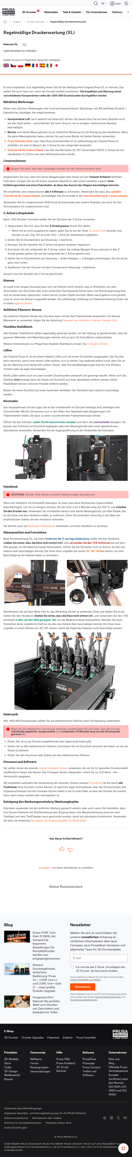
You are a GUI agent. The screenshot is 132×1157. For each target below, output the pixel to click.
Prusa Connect (91, 1067)
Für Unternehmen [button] (96, 12)
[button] (6, 65)
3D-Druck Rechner (62, 1069)
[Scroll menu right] (128, 12)
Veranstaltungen (40, 1071)
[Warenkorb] (126, 3)
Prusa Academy (65, 1063)
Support (17, 21)
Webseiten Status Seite (58, 1122)
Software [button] (117, 12)
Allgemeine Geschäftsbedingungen (23, 1108)
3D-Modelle (11, 1059)
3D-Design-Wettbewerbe (12, 1073)
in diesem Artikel (97, 343)
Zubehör (68, 1037)
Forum (34, 1063)
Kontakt (113, 1075)
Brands (8, 1079)
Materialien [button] (51, 12)
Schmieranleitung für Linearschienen (105, 195)
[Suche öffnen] (95, 3)
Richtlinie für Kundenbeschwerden (22, 1122)
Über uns (114, 1059)
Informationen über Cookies (47, 1117)
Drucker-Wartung (35, 21)
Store (7, 1063)
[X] (118, 1118)
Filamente (53, 1037)
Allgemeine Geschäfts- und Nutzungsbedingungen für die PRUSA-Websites (45, 1113)
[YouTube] (125, 1118)
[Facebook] (104, 1118)
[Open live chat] (123, 1148)
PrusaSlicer (95, 782)
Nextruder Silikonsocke (41, 525)
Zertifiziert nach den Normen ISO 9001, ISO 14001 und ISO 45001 (118, 1086)
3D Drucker (11, 1037)
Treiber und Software (89, 1073)
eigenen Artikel (23, 303)
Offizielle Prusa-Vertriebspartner (118, 1069)
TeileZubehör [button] (72, 12)
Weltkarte (36, 1059)
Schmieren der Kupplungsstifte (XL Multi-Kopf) (58, 820)
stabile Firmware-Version (53, 768)
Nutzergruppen (39, 1067)
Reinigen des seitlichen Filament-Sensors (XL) (90, 320)
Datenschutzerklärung (16, 1117)
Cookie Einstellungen (15, 1127)
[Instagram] (111, 1118)
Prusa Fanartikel (86, 1037)
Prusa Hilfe (63, 1059)
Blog (111, 1063)
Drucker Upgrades (33, 1037)
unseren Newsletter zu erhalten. (85, 979)
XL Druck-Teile (97, 230)
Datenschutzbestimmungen (108, 997)
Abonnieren (82, 986)
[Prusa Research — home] (8, 12)
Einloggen (45, 867)
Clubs (7, 1067)
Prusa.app (88, 1063)
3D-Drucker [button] (30, 12)
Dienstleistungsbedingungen (83, 999)
